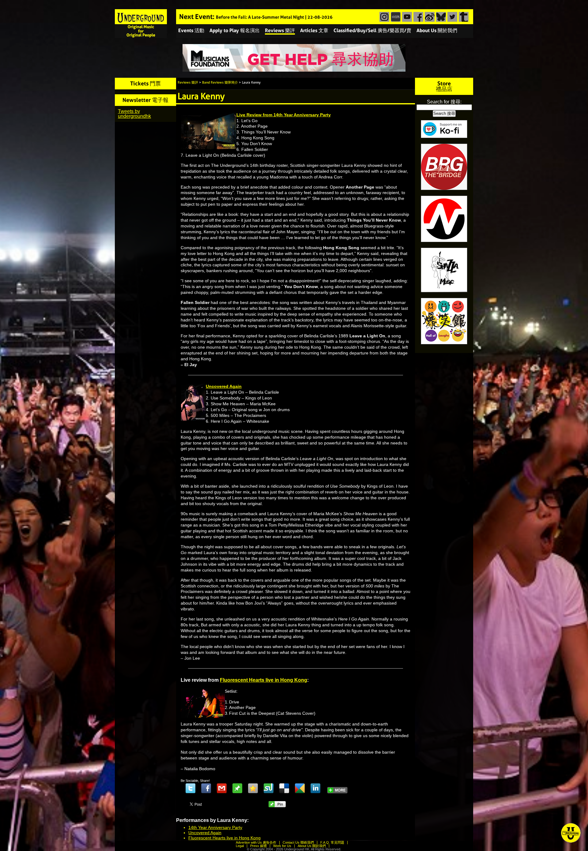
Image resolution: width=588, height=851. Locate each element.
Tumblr (463, 17)
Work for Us (282, 846)
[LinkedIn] (315, 788)
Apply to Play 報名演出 (234, 30)
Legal (240, 846)
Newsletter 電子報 (145, 100)
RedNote (395, 17)
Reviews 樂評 (280, 30)
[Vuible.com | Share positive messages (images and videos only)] (237, 791)
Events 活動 (191, 30)
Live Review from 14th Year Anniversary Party (283, 114)
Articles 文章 (314, 30)
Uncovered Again (224, 386)
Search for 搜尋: (444, 101)
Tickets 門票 (145, 83)
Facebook (417, 17)
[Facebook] (206, 788)
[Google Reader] (300, 788)
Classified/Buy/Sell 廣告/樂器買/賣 (372, 30)
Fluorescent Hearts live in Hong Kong (263, 680)
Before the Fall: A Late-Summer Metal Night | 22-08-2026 (274, 17)
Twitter (451, 17)
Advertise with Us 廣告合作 (256, 842)
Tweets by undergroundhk (134, 114)
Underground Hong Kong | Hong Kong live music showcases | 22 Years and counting (141, 23)
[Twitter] (190, 788)
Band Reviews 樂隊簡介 (220, 82)
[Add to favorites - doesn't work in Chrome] (253, 788)
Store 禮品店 (444, 86)
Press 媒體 (258, 846)
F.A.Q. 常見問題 (332, 842)
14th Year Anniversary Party (215, 827)
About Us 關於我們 (437, 30)
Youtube (406, 17)
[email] (222, 788)
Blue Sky (440, 17)
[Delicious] (284, 788)
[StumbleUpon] (268, 788)
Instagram (383, 17)
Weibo (429, 17)
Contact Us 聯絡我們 (298, 842)
